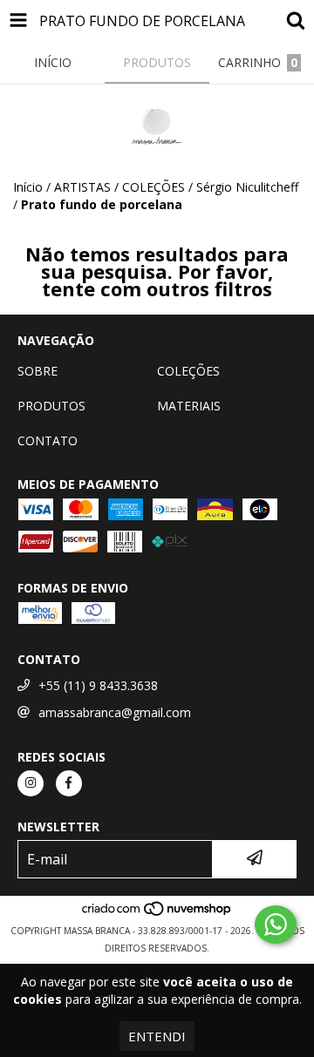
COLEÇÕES (188, 370)
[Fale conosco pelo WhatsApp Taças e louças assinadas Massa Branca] (276, 924)
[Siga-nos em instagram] (30, 783)
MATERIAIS (189, 405)
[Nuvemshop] (157, 913)
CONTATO (47, 440)
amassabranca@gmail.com (114, 712)
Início (28, 187)
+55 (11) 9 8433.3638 (98, 685)
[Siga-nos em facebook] (69, 783)
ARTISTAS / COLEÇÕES (119, 187)
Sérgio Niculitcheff (247, 187)
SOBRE (37, 370)
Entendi (157, 1036)
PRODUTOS (51, 405)
